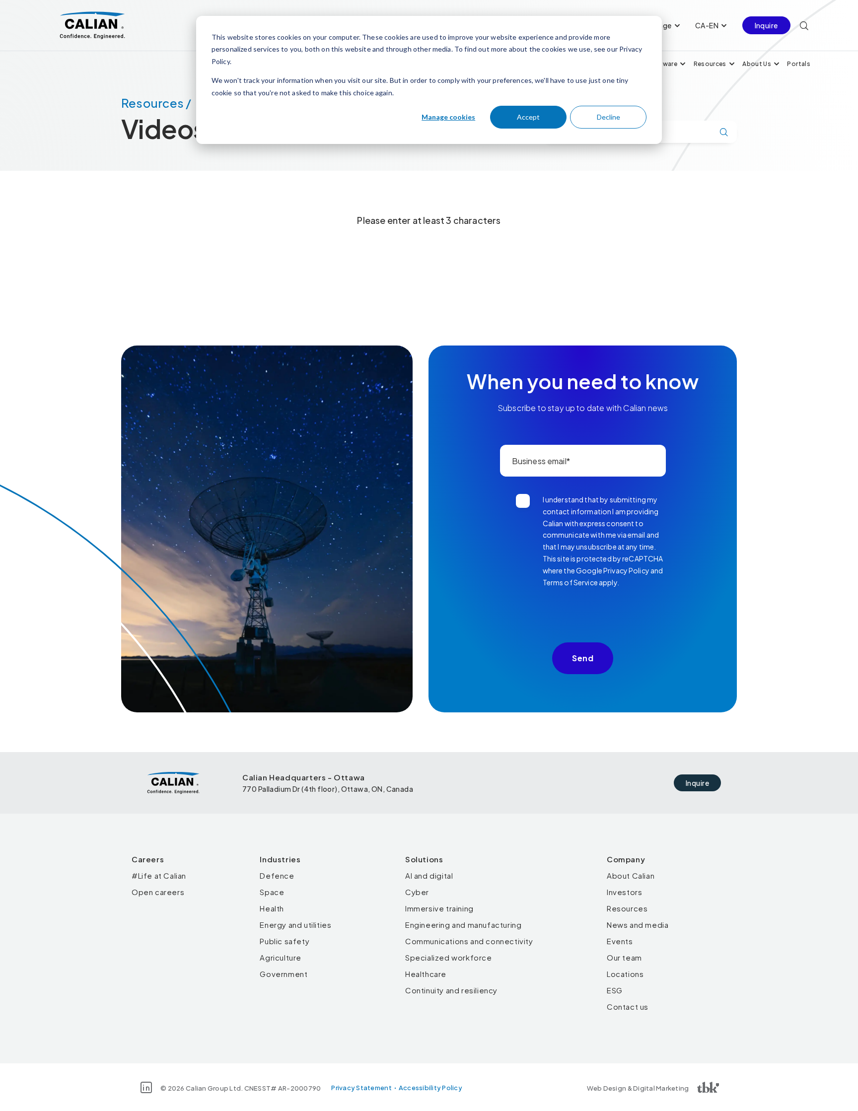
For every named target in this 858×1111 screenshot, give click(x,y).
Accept (528, 117)
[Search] (804, 25)
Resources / (156, 102)
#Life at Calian (159, 875)
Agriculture (280, 957)
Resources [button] (710, 64)
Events (620, 941)
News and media (637, 924)
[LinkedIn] (146, 1087)
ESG (615, 990)
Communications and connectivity (469, 941)
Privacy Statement (361, 1088)
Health (272, 908)
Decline (608, 117)
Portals (798, 64)
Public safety (284, 941)
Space (272, 892)
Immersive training (439, 908)
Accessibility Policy (430, 1088)
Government (283, 973)
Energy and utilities (295, 924)
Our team (624, 957)
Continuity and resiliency (451, 990)
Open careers (158, 892)
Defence (277, 875)
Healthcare (425, 973)
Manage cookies (448, 117)
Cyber (417, 892)
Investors (624, 892)
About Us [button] (756, 64)
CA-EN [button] (706, 25)
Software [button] (662, 64)
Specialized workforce (448, 957)
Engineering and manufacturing (463, 924)
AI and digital (429, 875)
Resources (627, 908)
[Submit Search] (724, 132)
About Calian (630, 875)
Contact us (627, 1006)
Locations (625, 973)
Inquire (766, 25)
